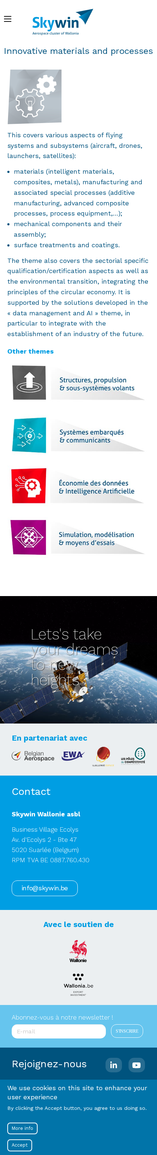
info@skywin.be (45, 888)
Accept (20, 1145)
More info (22, 1128)
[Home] (66, 18)
